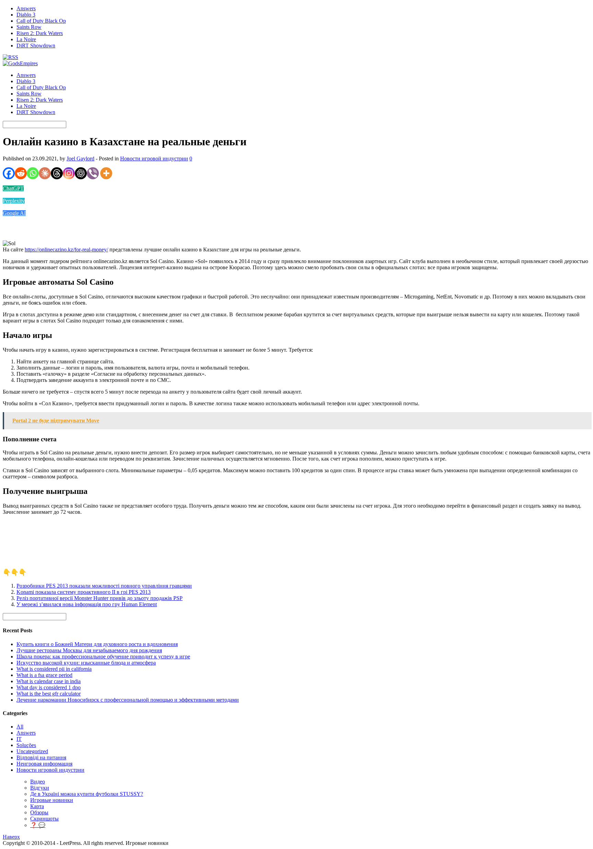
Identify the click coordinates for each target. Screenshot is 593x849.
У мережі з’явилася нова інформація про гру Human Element (86, 604)
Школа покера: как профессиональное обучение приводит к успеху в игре (103, 656)
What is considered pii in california (54, 669)
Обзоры (39, 812)
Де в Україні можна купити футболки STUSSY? (86, 794)
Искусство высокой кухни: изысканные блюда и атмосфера (86, 663)
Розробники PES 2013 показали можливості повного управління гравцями (104, 586)
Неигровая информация (44, 764)
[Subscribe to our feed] (10, 57)
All (19, 726)
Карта (37, 806)
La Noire (26, 39)
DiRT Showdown (35, 45)
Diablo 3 (25, 15)
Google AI (14, 213)
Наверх (11, 837)
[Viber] (93, 173)
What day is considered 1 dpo (48, 687)
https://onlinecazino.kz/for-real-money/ (66, 249)
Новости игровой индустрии (154, 158)
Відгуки (39, 788)
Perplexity (14, 201)
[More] (106, 173)
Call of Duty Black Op (41, 21)
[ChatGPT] (81, 173)
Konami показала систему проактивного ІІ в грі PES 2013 (83, 592)
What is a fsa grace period (44, 675)
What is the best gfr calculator (48, 694)
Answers (26, 8)
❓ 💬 (37, 825)
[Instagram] (69, 173)
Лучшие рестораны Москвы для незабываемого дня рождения (89, 650)
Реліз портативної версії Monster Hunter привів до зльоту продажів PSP (99, 598)
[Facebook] (9, 173)
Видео (37, 781)
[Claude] (45, 173)
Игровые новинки (51, 800)
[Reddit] (21, 173)
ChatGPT (13, 188)
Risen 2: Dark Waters (39, 33)
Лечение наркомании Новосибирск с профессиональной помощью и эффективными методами (127, 700)
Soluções (26, 745)
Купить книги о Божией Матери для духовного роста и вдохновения (97, 644)
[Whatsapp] (33, 173)
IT (19, 739)
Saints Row (29, 27)
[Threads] (57, 173)
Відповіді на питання (41, 757)
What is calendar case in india (48, 681)
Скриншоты (44, 819)
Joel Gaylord (80, 158)
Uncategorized (32, 751)
